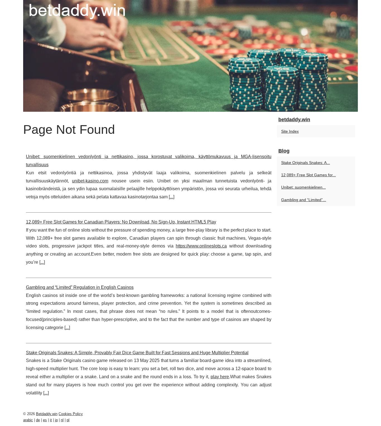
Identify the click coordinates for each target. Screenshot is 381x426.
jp (56, 420)
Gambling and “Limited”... (303, 199)
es (45, 420)
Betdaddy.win (46, 414)
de (38, 420)
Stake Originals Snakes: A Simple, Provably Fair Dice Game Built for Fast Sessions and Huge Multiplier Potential (137, 352)
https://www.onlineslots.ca (201, 246)
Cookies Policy (71, 414)
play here (220, 376)
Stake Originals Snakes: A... (305, 162)
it (51, 420)
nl (62, 420)
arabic (28, 420)
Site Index (290, 131)
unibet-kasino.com (90, 181)
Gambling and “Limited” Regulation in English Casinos (80, 287)
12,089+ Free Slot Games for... (308, 175)
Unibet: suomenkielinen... (303, 187)
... (171, 196)
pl (68, 420)
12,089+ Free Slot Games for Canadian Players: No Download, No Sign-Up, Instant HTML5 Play (121, 222)
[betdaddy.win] (190, 56)
